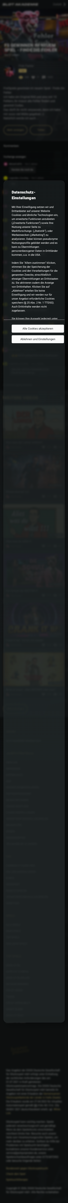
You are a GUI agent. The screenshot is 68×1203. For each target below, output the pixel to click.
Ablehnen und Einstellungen (37, 339)
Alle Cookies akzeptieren (37, 329)
